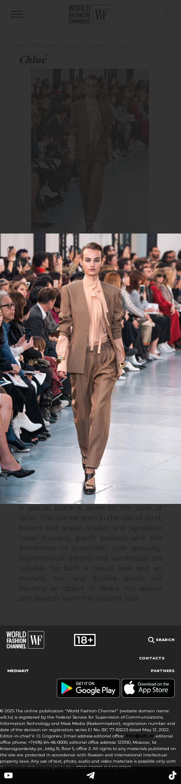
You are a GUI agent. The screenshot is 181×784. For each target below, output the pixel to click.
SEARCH (164, 639)
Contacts (152, 658)
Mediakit (18, 670)
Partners (163, 670)
